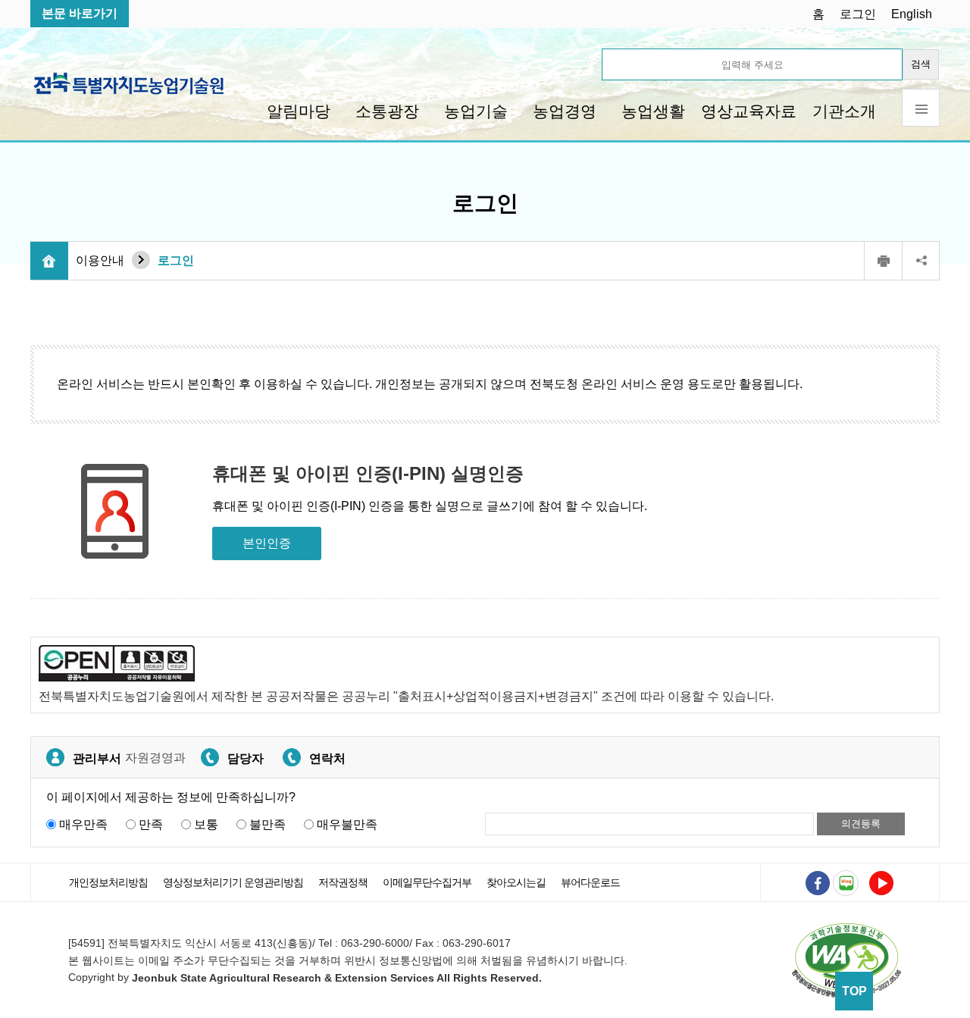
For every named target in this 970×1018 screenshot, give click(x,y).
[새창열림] (846, 960)
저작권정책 (343, 882)
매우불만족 (347, 824)
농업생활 (653, 111)
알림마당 (298, 111)
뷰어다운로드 (590, 882)
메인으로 (49, 261)
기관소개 (844, 111)
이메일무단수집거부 (427, 882)
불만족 (267, 824)
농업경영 (564, 111)
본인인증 (266, 543)
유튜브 (881, 883)
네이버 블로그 (846, 883)
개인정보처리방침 (108, 882)
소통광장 (387, 111)
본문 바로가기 (79, 13)
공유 (921, 261)
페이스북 (818, 883)
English (911, 14)
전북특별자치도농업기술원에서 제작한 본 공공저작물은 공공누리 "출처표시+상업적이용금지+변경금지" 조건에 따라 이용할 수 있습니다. (406, 696)
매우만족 (83, 824)
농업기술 (476, 111)
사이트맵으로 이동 (921, 108)
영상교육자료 (748, 111)
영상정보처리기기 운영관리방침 (233, 882)
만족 (151, 824)
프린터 (883, 261)
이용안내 (100, 260)
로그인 (858, 14)
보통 (206, 824)
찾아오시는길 (516, 882)
